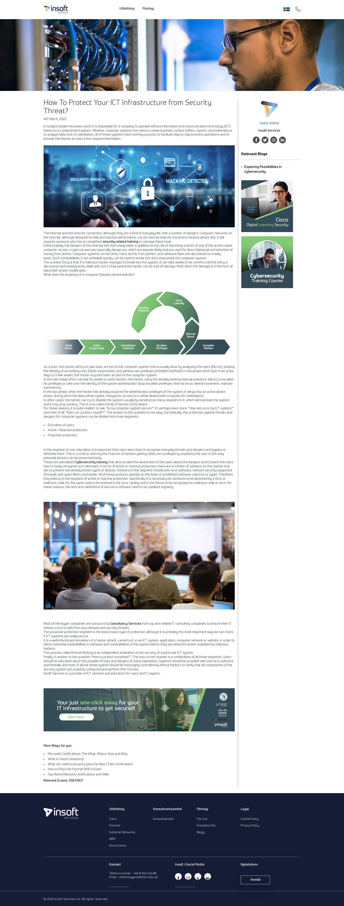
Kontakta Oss (206, 825)
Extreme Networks (122, 832)
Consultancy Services (125, 623)
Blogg (201, 832)
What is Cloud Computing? (66, 759)
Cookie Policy (250, 818)
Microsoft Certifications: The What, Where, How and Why (87, 754)
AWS (112, 838)
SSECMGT (76, 780)
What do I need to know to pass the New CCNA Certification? (90, 764)
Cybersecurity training (91, 462)
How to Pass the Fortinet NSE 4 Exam (74, 769)
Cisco (112, 818)
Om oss (202, 818)
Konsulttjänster (163, 818)
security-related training (120, 241)
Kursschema (117, 845)
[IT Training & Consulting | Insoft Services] (56, 9)
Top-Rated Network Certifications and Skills (78, 774)
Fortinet (114, 825)
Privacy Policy (250, 825)
